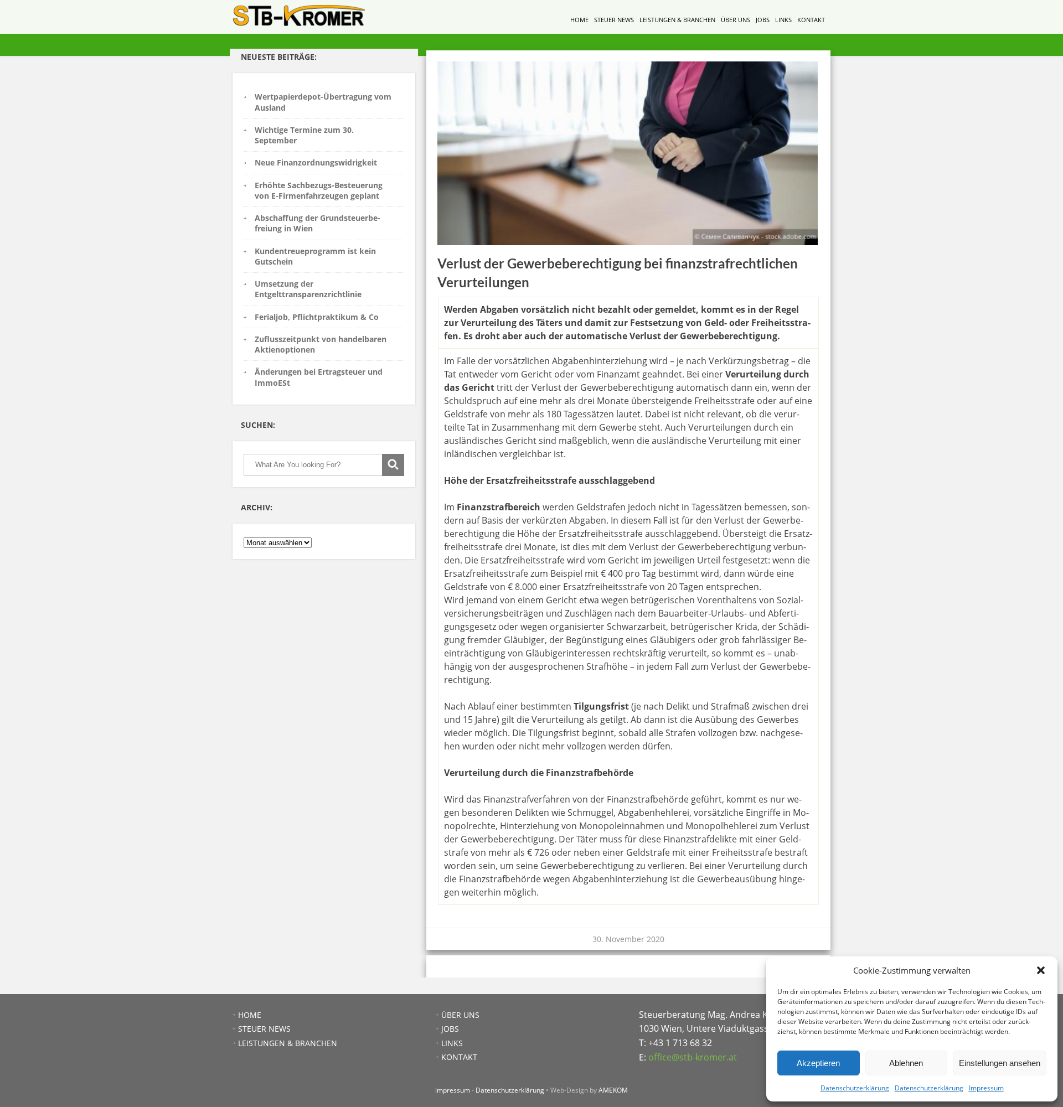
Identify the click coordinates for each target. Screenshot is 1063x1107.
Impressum (986, 1088)
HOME (579, 19)
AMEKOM (613, 1090)
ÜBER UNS (735, 19)
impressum (452, 1090)
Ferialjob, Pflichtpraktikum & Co (317, 317)
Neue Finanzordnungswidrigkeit (316, 162)
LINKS (783, 19)
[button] (1040, 970)
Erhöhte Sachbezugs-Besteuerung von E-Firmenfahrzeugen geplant (319, 190)
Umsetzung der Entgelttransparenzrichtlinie (308, 288)
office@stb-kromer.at (692, 1057)
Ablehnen (906, 1063)
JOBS (763, 19)
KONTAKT (811, 19)
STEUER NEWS (614, 19)
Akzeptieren (818, 1063)
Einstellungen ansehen (999, 1063)
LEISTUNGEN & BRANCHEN (677, 19)
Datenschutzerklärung (855, 1088)
